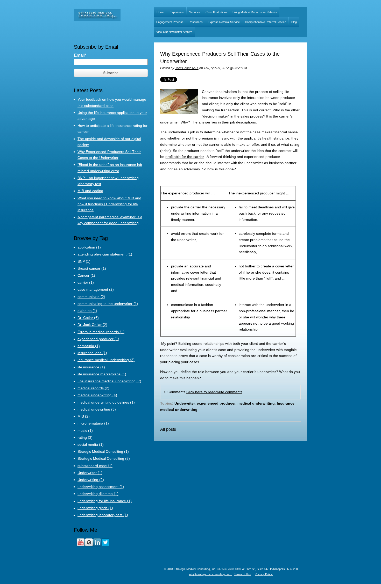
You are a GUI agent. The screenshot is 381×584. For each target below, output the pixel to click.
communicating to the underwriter (107, 304)
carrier (85, 282)
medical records (93, 388)
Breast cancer (91, 268)
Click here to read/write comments (214, 392)
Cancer (86, 275)
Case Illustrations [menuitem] (216, 12)
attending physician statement (104, 254)
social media (90, 444)
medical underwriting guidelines (106, 402)
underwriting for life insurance (104, 501)
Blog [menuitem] (294, 22)
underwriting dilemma (97, 494)
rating (85, 437)
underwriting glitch (95, 508)
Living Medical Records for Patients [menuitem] (254, 12)
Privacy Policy (264, 574)
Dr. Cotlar (88, 318)
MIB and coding (90, 191)
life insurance (91, 367)
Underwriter (184, 403)
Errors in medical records (100, 332)
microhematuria (93, 423)
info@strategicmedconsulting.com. (210, 574)
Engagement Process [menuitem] (170, 22)
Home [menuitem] (160, 12)
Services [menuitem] (194, 12)
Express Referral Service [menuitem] (224, 22)
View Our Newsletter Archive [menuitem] (174, 31)
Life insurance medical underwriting (109, 381)
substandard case (94, 466)
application (89, 247)
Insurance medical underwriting (106, 360)
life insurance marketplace (101, 374)
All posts (168, 429)
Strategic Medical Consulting (103, 458)
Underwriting (90, 480)
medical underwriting (256, 403)
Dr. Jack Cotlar (92, 325)
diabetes (87, 311)
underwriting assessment (100, 487)
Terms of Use (242, 574)
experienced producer (216, 403)
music (85, 430)
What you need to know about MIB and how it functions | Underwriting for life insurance (109, 204)
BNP (83, 261)
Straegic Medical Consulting (103, 451)
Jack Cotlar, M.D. (187, 68)
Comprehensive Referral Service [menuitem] (265, 22)
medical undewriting (96, 409)
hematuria (88, 346)
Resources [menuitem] (196, 22)
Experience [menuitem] (177, 12)
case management (95, 289)
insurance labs (92, 353)
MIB (83, 416)
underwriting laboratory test (102, 515)
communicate (91, 297)
